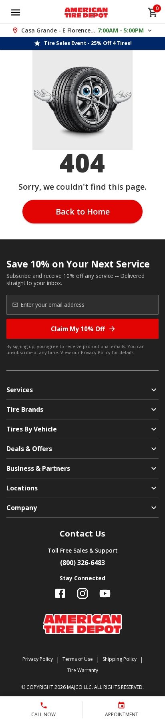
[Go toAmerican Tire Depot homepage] (86, 12)
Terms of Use (77, 659)
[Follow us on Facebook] (60, 593)
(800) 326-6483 (82, 562)
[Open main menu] (15, 12)
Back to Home (83, 211)
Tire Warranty (82, 670)
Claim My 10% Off (78, 329)
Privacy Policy (96, 352)
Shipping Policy (120, 659)
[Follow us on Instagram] (82, 593)
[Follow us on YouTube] (105, 593)
